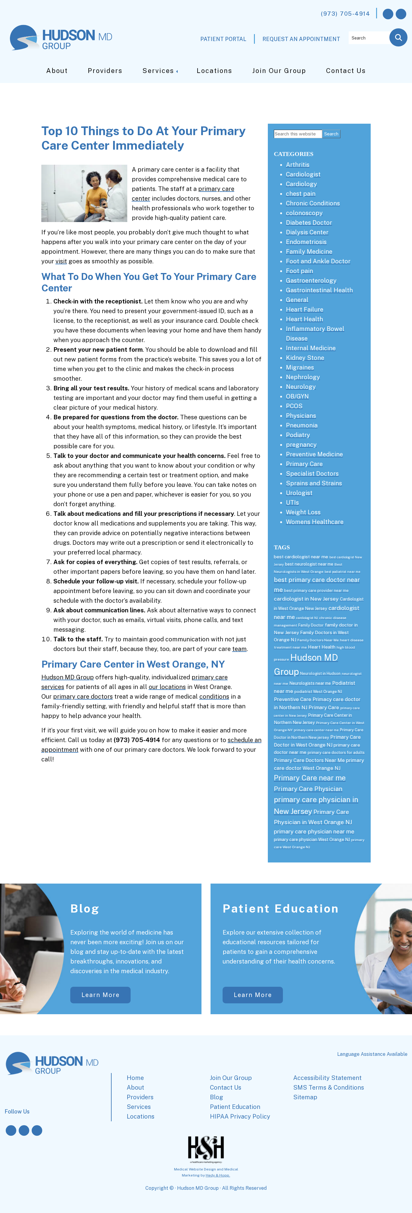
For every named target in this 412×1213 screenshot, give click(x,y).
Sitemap (305, 1097)
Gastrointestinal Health (319, 290)
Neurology (301, 386)
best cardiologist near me (301, 556)
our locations (167, 687)
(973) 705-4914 (345, 13)
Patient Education (281, 908)
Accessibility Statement (327, 1077)
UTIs (292, 502)
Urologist (299, 493)
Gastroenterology (311, 280)
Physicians (301, 415)
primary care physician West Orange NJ (312, 839)
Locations (214, 71)
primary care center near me (316, 730)
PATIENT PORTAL (223, 39)
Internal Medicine (311, 348)
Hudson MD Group (67, 677)
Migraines (300, 367)
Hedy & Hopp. (218, 1175)
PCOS (294, 406)
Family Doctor (311, 625)
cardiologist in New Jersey (306, 598)
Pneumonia (302, 425)
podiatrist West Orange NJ (318, 691)
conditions (214, 696)
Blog (85, 908)
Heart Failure (304, 309)
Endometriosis (306, 242)
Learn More (100, 995)
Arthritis (297, 164)
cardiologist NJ (307, 618)
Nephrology (303, 377)
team (239, 649)
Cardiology (301, 184)
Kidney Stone (305, 357)
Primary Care (304, 464)
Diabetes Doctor (309, 222)
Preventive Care (292, 699)
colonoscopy (304, 213)
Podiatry (298, 435)
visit (61, 261)
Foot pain (299, 271)
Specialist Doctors (312, 473)
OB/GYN (297, 396)
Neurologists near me (310, 683)
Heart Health (304, 319)
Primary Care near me (310, 778)
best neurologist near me (309, 564)
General (297, 299)
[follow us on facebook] (388, 14)
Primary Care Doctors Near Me (309, 760)
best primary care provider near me (316, 590)
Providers (105, 71)
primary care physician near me (314, 831)
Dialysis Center (307, 232)
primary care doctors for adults (336, 752)
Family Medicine (309, 251)
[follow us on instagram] (401, 14)
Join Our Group (279, 71)
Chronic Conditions (313, 203)
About (57, 71)
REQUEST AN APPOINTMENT (301, 39)
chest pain (300, 193)
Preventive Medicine (314, 454)
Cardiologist (303, 174)
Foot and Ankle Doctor (318, 261)
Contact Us (346, 71)
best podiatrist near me (342, 571)
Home (135, 1077)
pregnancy (301, 444)
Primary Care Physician (308, 788)
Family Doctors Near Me (318, 640)
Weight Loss (303, 512)
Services (158, 71)
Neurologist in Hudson (320, 673)
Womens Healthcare (315, 522)
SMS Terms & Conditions (328, 1087)
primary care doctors (83, 696)
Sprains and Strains (314, 483)
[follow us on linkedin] (37, 1130)
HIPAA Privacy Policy (240, 1116)
